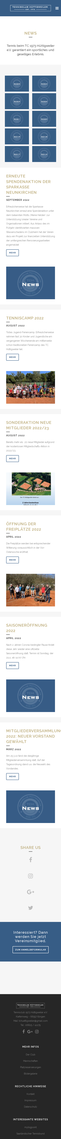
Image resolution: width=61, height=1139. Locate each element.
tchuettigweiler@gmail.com (33, 1021)
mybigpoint (30, 1127)
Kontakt (30, 1094)
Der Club (30, 1054)
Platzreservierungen (30, 1067)
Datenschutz (30, 1106)
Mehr (12, 252)
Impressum (30, 1100)
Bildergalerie (30, 1073)
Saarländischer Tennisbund (30, 1133)
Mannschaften (30, 1061)
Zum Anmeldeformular (30, 949)
